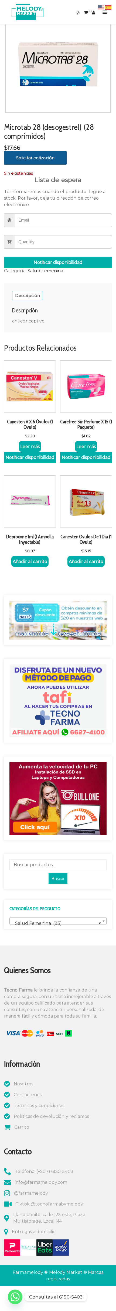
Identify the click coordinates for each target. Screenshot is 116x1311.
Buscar (58, 878)
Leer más (30, 446)
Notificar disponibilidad (58, 262)
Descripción (27, 295)
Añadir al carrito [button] (30, 561)
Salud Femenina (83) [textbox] (56, 923)
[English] (101, 7)
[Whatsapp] (15, 1297)
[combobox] (58, 921)
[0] (85, 12)
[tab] (27, 295)
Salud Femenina (45, 270)
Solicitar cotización (35, 157)
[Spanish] (108, 7)
